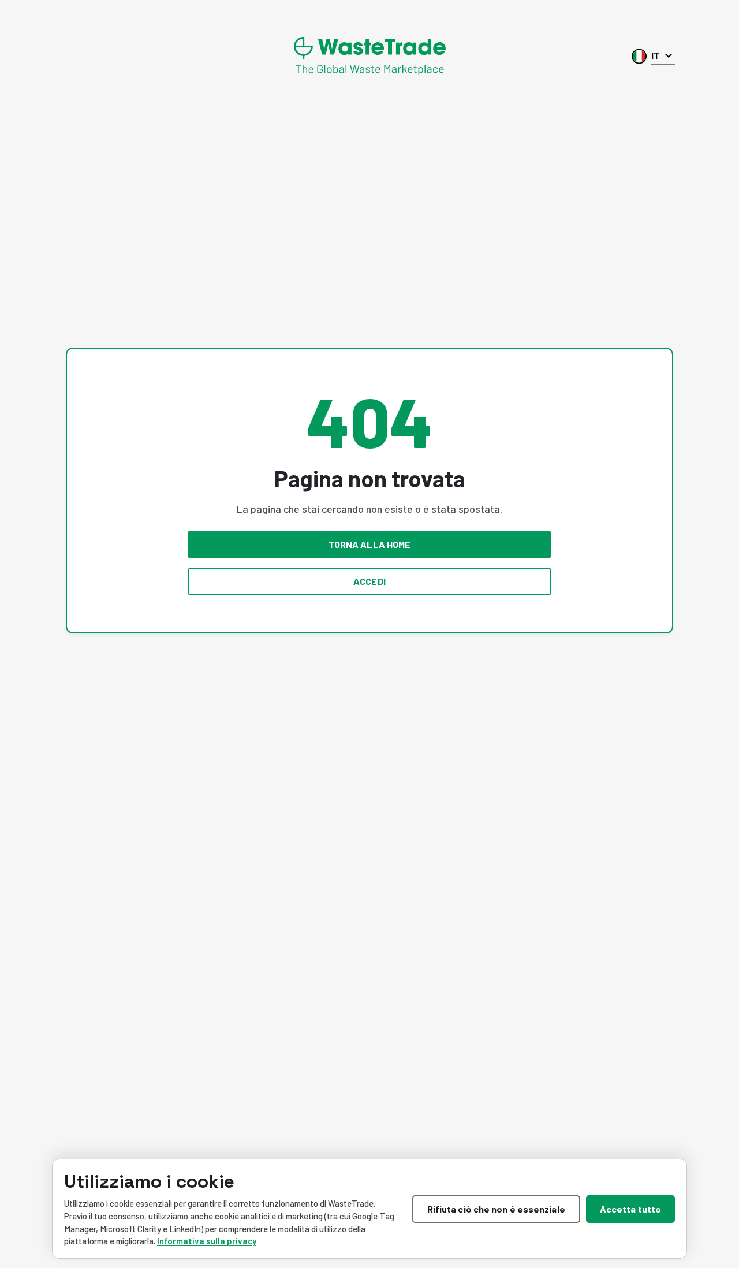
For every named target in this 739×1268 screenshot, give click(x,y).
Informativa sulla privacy (206, 1241)
